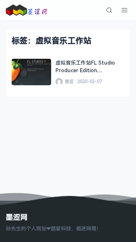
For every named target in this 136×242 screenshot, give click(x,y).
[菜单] (124, 10)
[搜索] (109, 10)
